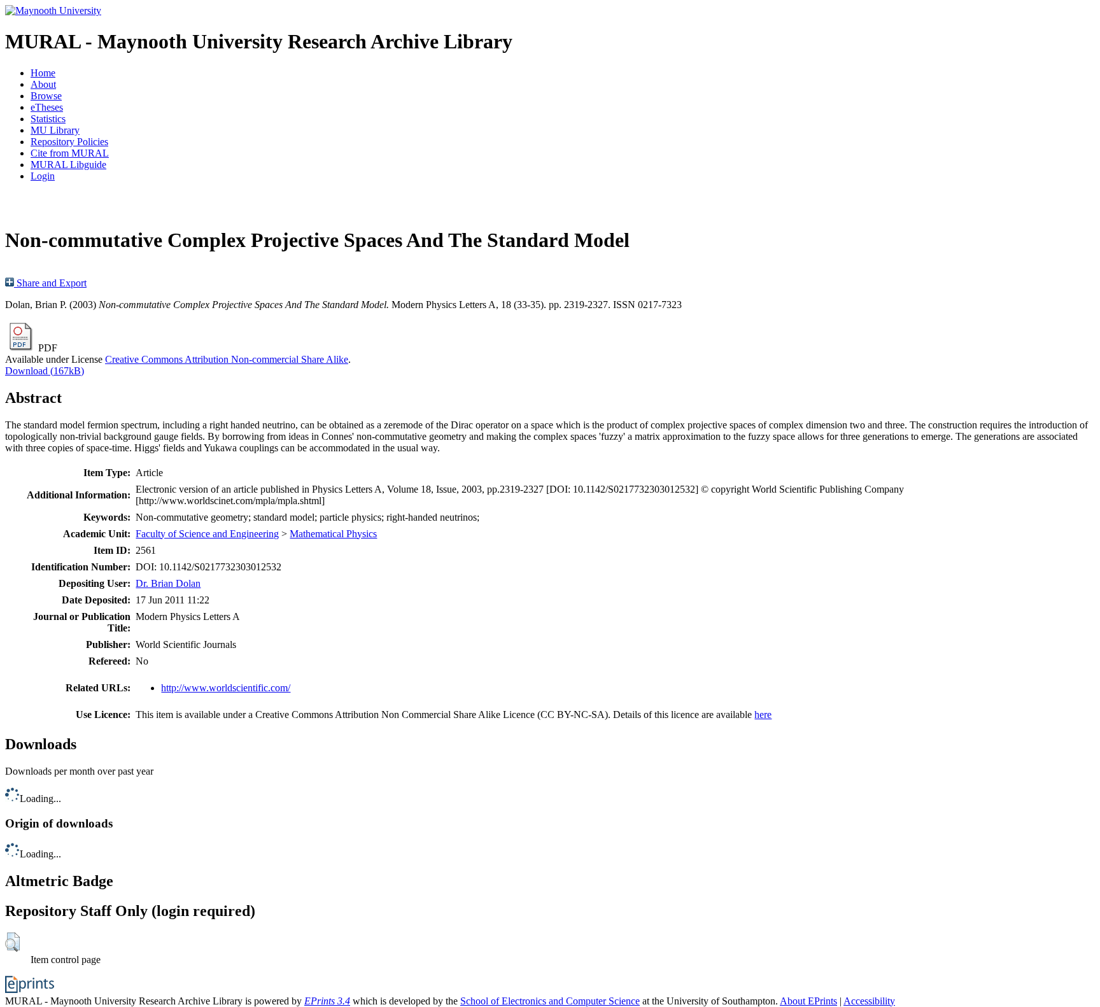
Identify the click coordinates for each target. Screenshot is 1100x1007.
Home (43, 72)
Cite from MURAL (70, 153)
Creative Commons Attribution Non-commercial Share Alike (226, 359)
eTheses (47, 107)
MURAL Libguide (68, 164)
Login (43, 176)
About (43, 84)
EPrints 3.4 (327, 1001)
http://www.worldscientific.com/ (225, 687)
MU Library (55, 130)
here (763, 714)
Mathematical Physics (333, 533)
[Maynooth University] (53, 10)
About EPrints (808, 1001)
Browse (46, 95)
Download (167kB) (44, 370)
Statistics (48, 118)
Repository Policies (69, 141)
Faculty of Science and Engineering (207, 533)
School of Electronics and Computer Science (550, 1001)
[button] (12, 942)
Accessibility (869, 1001)
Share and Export (50, 283)
